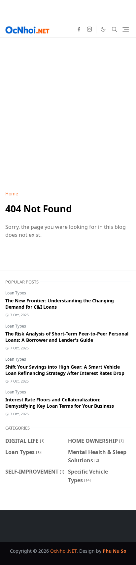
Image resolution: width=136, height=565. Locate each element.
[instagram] (89, 29)
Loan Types (15, 293)
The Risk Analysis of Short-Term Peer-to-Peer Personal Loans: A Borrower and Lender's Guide (66, 337)
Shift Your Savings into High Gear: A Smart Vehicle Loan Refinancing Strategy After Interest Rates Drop (64, 370)
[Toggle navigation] (125, 29)
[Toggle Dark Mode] (103, 29)
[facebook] (79, 29)
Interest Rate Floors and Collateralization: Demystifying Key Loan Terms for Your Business (59, 402)
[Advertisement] (68, 106)
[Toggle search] (114, 29)
